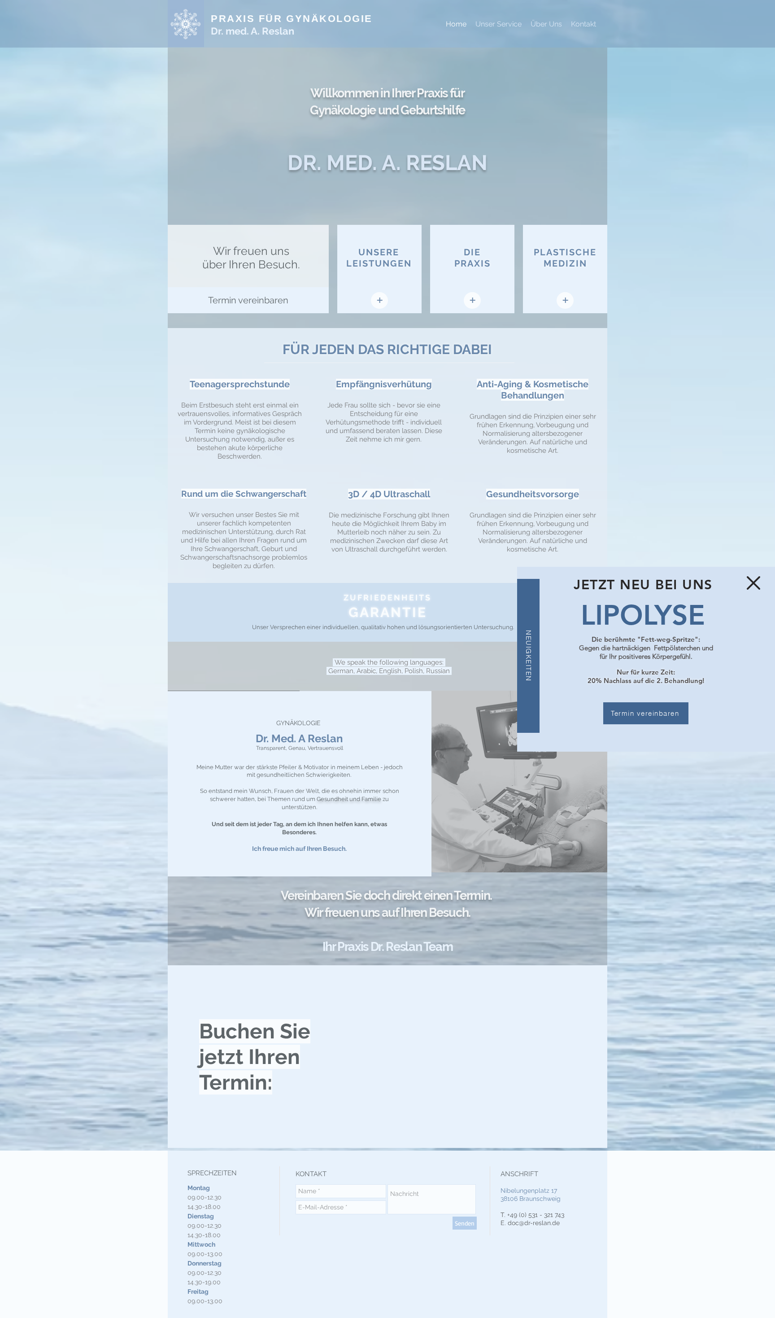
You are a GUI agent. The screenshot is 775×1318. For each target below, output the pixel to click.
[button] (753, 583)
